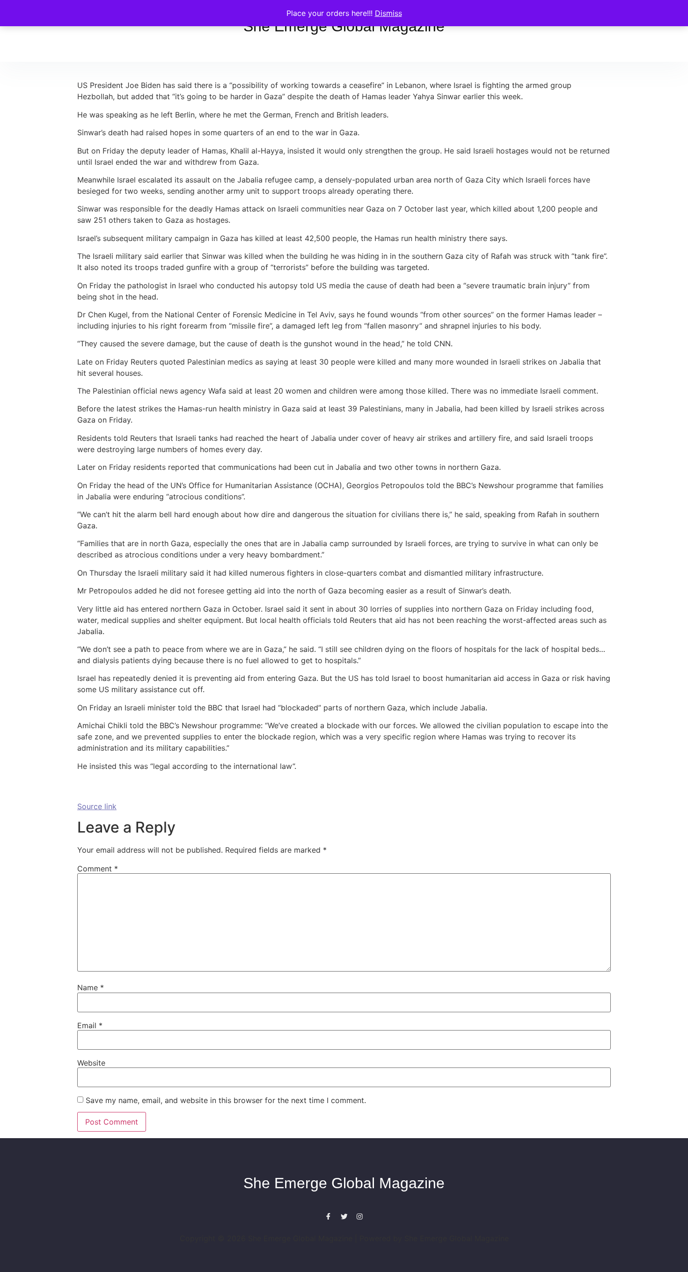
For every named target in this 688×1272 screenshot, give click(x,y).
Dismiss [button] (388, 13)
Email (89, 1025)
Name (90, 987)
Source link (97, 806)
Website (91, 1063)
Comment (97, 868)
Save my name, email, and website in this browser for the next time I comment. (226, 1100)
